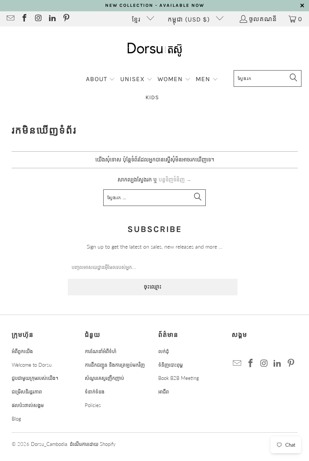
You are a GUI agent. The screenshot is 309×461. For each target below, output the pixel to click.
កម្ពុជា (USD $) (190, 19)
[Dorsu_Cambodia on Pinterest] (65, 19)
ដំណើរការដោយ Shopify (93, 444)
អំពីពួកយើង (22, 351)
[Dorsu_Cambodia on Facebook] (24, 19)
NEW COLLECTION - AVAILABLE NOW (154, 5)
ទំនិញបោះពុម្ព (170, 365)
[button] (100, 79)
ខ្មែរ (137, 19)
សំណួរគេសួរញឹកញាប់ (104, 378)
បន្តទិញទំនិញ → (175, 179)
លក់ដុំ (163, 351)
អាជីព (163, 392)
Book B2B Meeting (178, 378)
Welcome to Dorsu (32, 365)
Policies (93, 405)
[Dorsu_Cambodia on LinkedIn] (51, 19)
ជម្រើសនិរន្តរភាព (27, 392)
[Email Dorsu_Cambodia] (10, 19)
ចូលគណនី (263, 19)
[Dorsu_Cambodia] (154, 50)
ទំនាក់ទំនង (94, 392)
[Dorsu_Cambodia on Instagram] (38, 19)
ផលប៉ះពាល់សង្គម (28, 405)
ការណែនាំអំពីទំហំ (100, 351)
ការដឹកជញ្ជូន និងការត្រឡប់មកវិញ (115, 365)
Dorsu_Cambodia (49, 444)
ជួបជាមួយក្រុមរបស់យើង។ (35, 378)
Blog (16, 419)
